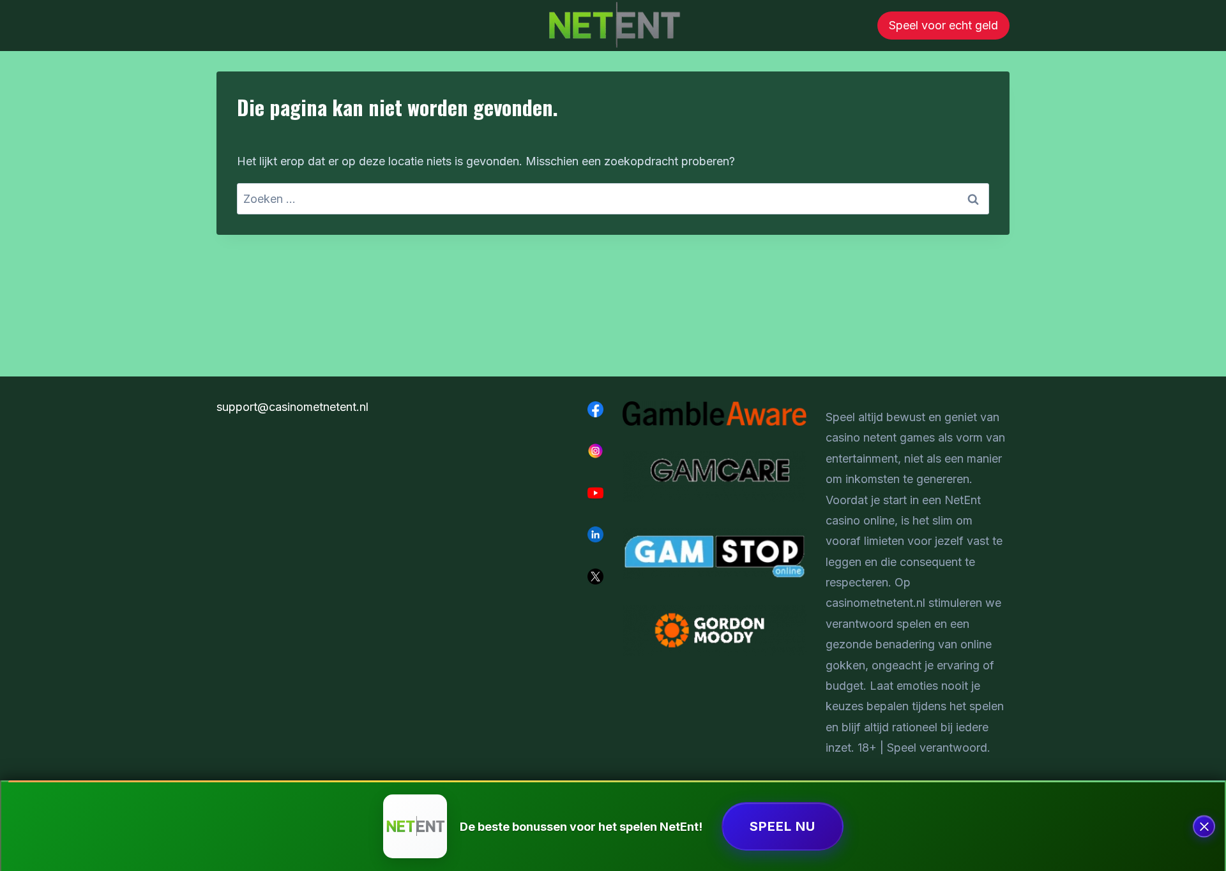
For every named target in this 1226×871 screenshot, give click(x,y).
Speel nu (782, 826)
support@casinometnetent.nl (292, 406)
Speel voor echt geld (943, 25)
